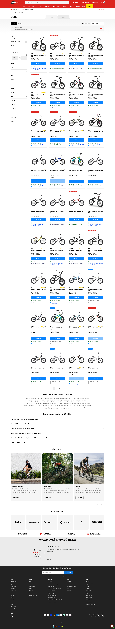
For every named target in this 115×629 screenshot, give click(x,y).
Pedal (51, 53)
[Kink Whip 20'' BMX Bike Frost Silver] (57, 358)
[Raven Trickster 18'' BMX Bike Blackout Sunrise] (57, 83)
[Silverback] (81, 522)
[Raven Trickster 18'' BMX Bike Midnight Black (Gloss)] (95, 44)
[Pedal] (18, 522)
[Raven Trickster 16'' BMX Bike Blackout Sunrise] (95, 121)
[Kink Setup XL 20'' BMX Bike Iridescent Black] (95, 159)
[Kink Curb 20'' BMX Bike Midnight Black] (38, 159)
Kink (51, 130)
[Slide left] (98, 505)
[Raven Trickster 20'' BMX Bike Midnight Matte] (38, 44)
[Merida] (33, 522)
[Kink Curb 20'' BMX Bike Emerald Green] (76, 317)
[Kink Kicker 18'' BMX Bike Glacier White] (38, 278)
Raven (32, 53)
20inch (52, 177)
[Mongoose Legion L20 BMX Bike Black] (76, 358)
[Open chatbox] (112, 626)
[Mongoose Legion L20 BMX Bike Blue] (57, 159)
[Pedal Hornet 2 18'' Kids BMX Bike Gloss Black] (38, 121)
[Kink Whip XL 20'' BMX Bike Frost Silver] (95, 358)
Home (12, 12)
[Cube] (65, 522)
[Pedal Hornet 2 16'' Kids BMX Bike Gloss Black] (95, 239)
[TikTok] (98, 615)
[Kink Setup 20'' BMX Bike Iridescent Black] (57, 200)
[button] (43, 54)
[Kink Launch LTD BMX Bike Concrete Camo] (38, 200)
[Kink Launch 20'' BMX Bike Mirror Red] (76, 200)
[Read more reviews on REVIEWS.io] (37, 558)
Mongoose (52, 169)
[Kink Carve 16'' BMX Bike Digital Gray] (38, 358)
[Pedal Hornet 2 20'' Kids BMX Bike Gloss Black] (57, 44)
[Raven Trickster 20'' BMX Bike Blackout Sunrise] (76, 83)
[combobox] (47, 2)
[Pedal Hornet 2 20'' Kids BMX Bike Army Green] (76, 121)
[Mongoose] (97, 522)
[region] (63, 553)
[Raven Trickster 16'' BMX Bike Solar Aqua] (57, 317)
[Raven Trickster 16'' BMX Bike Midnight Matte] (57, 278)
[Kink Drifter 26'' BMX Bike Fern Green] (38, 239)
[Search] (67, 2)
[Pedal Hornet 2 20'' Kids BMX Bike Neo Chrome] (38, 83)
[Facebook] (90, 615)
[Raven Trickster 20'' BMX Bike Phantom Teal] (76, 44)
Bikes (16, 12)
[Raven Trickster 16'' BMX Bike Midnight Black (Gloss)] (95, 83)
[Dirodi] (49, 522)
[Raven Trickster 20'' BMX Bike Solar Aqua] (76, 159)
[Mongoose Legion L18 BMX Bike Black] (76, 239)
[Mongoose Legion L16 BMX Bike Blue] (38, 317)
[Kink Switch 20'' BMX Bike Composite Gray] (95, 278)
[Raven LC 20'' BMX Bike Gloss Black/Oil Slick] (95, 200)
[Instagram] (94, 615)
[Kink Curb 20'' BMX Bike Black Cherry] (57, 239)
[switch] (101, 28)
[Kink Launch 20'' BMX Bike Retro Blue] (76, 278)
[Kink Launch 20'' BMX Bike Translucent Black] (57, 121)
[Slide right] (102, 505)
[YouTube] (102, 615)
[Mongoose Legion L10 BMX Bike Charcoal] (95, 317)
